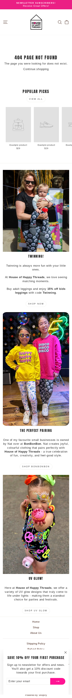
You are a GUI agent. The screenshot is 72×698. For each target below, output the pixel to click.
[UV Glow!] (36, 524)
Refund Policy (36, 649)
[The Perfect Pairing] (36, 369)
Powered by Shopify (36, 695)
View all (36, 99)
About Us (36, 632)
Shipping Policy (36, 643)
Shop (36, 627)
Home (36, 621)
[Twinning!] (36, 211)
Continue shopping (36, 69)
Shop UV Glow (36, 610)
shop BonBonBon (36, 466)
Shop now (36, 304)
